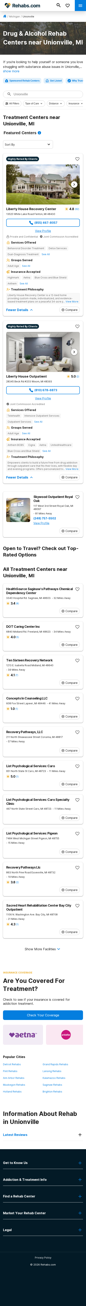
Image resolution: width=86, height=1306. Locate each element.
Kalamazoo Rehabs (54, 1077)
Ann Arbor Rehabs (13, 1077)
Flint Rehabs (10, 1071)
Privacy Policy (43, 1257)
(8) (17, 603)
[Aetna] (23, 1035)
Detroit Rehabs (12, 1064)
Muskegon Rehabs (14, 1084)
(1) (16, 708)
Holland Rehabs (12, 1091)
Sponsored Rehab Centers (24, 80)
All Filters (14, 103)
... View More (70, 301)
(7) (16, 675)
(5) (17, 637)
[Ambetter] (66, 1035)
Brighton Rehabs (52, 1091)
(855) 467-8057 (45, 222)
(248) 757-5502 (44, 518)
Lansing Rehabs (52, 1071)
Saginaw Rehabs (52, 1084)
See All (46, 254)
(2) (77, 376)
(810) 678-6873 (45, 390)
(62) (77, 209)
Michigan (14, 16)
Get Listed (56, 80)
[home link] (4, 16)
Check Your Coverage (43, 1015)
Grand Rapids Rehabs (55, 1064)
